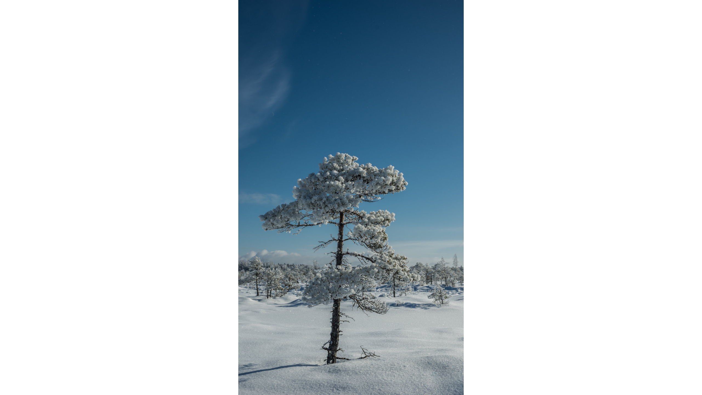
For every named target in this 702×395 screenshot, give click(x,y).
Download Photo (473, 383)
